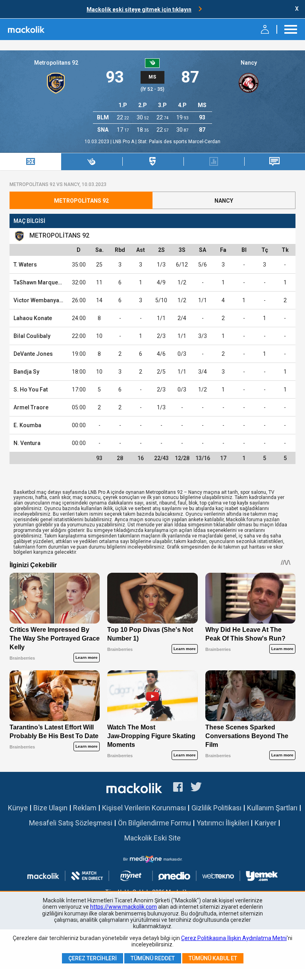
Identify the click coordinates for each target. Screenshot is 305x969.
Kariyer (265, 823)
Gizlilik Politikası (216, 808)
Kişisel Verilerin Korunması (144, 808)
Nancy (249, 62)
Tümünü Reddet (153, 958)
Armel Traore (31, 407)
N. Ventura (27, 443)
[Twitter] (196, 788)
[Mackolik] (27, 29)
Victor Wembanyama (41, 300)
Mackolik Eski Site (152, 838)
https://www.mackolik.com (123, 907)
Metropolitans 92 (56, 62)
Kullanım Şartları (272, 808)
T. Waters (25, 264)
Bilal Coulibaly (32, 336)
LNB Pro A (124, 141)
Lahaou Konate (33, 318)
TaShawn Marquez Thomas (49, 282)
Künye (18, 808)
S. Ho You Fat (31, 389)
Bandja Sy (26, 371)
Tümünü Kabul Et (213, 958)
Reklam (85, 808)
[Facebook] (178, 788)
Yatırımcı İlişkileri (223, 823)
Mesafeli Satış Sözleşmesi (70, 823)
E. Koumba (27, 425)
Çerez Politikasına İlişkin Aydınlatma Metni (234, 938)
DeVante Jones (33, 354)
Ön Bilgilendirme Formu (154, 823)
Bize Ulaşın (50, 808)
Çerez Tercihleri (92, 958)
